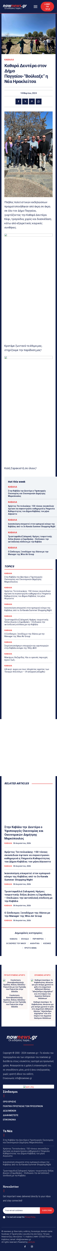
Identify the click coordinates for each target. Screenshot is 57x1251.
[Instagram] (32, 1247)
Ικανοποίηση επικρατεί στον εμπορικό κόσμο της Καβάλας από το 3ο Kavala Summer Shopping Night (31, 525)
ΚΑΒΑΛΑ (9, 60)
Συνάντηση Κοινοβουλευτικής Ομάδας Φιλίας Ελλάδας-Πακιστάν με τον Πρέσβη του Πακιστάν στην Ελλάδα (14, 1001)
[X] (25, 101)
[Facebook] (18, 101)
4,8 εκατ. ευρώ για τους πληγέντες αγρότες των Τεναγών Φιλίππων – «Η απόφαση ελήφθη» (26, 670)
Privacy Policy (30, 1217)
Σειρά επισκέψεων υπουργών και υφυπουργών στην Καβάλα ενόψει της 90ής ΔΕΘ (26, 647)
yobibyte (31, 1242)
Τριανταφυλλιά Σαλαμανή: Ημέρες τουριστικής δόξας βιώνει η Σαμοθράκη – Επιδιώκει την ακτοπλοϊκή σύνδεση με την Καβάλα (30, 539)
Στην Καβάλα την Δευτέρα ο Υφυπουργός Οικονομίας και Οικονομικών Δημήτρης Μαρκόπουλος (27, 493)
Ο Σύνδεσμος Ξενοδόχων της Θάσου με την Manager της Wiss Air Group (28, 553)
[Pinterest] (32, 101)
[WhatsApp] (39, 101)
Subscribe (47, 1210)
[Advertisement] (28, 747)
